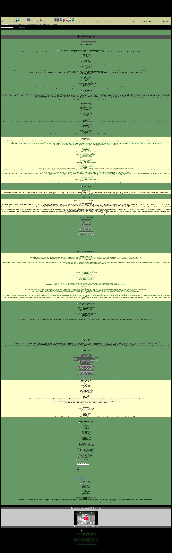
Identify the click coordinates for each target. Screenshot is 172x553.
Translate (23, 27)
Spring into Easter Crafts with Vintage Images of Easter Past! (86, 357)
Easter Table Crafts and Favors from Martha (86, 359)
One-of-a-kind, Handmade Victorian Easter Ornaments (86, 360)
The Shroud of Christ (86, 368)
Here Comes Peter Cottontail (86, 365)
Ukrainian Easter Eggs (86, 372)
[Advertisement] (9, 9)
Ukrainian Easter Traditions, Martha (86, 371)
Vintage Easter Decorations (86, 355)
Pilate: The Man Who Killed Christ (86, 369)
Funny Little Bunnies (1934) (86, 363)
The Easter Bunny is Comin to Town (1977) (86, 366)
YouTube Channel (92, 527)
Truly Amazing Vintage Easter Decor (86, 361)
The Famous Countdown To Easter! (88, 41)
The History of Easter (86, 373)
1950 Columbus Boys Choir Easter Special (86, 374)
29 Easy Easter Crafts (86, 356)
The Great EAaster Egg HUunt (86, 367)
